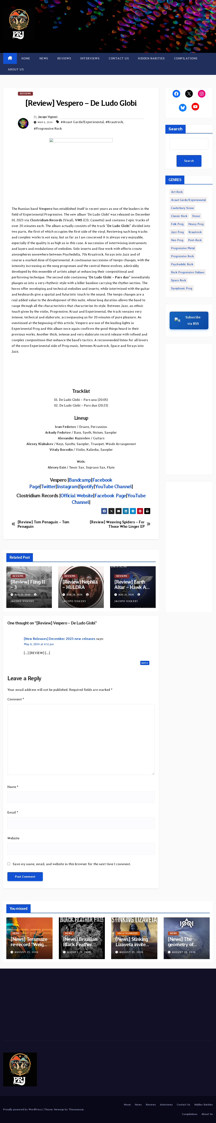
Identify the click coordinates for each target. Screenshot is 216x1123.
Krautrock (195, 232)
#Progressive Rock (48, 128)
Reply (145, 663)
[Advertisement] (189, 409)
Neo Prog (177, 240)
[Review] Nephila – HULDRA (80, 584)
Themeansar (76, 1109)
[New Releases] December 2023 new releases (59, 639)
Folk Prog (177, 224)
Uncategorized (127, 933)
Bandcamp (80, 480)
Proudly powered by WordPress (23, 1109)
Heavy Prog (196, 224)
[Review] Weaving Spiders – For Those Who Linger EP (117, 524)
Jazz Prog (177, 232)
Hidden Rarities (151, 58)
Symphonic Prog (181, 288)
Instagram (67, 486)
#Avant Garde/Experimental (82, 122)
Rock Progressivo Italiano (187, 272)
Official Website (77, 495)
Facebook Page (110, 495)
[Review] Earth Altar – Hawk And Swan (132, 587)
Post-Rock (195, 240)
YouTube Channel (113, 486)
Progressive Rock (182, 256)
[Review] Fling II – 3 (28, 584)
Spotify (87, 486)
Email (12, 812)
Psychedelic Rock (182, 264)
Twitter (48, 486)
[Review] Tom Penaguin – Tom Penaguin (43, 524)
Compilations (185, 58)
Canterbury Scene (182, 208)
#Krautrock (114, 122)
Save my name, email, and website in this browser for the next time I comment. (72, 864)
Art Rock (177, 192)
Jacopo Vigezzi (47, 116)
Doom (196, 216)
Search (175, 129)
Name (12, 787)
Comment (15, 699)
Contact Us (119, 58)
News (43, 58)
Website (13, 838)
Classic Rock (179, 216)
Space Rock (178, 280)
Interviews (89, 58)
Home (26, 58)
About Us (16, 69)
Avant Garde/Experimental (188, 200)
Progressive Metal (183, 248)
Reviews (64, 58)
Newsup (59, 1109)
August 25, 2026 (26, 952)
